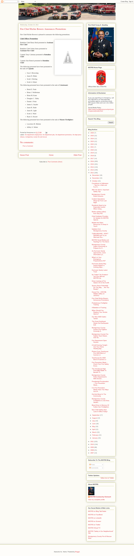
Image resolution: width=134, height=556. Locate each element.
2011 (92, 441)
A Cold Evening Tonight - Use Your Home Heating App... (100, 346)
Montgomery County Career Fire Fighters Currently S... (99, 329)
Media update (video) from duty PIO (99, 212)
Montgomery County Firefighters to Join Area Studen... (100, 400)
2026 (92, 133)
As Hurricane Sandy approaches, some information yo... (99, 252)
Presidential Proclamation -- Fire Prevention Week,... (100, 383)
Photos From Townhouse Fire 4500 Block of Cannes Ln (100, 353)
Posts (93, 464)
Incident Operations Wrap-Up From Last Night (99, 200)
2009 (92, 447)
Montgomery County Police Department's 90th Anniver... (99, 376)
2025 (92, 135)
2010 (92, 444)
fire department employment (33, 135)
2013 (92, 170)
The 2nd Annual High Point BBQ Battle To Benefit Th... (99, 370)
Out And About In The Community (99, 395)
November (96, 178)
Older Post (77, 155)
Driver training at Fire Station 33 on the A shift (100, 282)
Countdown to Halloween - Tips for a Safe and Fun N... (100, 185)
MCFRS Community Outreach (100, 497)
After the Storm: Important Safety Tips (100, 190)
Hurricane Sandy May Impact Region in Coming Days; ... (99, 265)
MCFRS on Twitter (94, 524)
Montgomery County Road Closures (98, 195)
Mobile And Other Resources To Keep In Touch (100, 224)
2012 (92, 173)
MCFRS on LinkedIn (95, 518)
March (94, 432)
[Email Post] (46, 132)
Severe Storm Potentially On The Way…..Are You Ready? (100, 287)
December (96, 175)
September (96, 415)
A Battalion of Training (99, 307)
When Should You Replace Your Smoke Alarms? (99, 312)
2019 (92, 153)
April (94, 429)
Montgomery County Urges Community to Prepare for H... (99, 246)
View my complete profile (96, 499)
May (93, 426)
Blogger (77, 552)
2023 (92, 141)
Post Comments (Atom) (55, 162)
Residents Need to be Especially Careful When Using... (99, 207)
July (93, 421)
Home (51, 155)
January (95, 438)
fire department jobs (49, 135)
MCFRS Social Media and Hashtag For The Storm (100, 241)
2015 (92, 164)
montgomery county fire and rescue (36, 137)
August (94, 418)
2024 (92, 138)
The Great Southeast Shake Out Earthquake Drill (100, 323)
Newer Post (24, 155)
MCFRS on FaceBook (95, 514)
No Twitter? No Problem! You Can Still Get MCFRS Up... (100, 276)
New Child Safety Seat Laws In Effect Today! (100, 410)
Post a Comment (28, 146)
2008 (92, 450)
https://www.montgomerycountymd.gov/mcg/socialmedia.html (101, 110)
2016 (92, 161)
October (95, 181)
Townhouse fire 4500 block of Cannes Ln (99, 358)
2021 (92, 147)
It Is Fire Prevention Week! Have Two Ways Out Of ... (100, 389)
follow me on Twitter (107, 478)
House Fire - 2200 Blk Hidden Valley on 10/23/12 (99, 293)
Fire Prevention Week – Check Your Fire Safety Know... (100, 364)
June (94, 423)
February (95, 435)
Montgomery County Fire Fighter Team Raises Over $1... (100, 335)
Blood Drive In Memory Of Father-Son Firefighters (100, 406)
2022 (92, 144)
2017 (92, 158)
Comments (94, 468)
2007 (92, 453)
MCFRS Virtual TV (94, 528)
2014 (92, 167)
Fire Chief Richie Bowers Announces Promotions (100, 299)
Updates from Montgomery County (99, 230)
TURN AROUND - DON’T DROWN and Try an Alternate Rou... (100, 235)
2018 (92, 155)
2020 (92, 150)
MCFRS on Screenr (94, 521)
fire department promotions (64, 135)
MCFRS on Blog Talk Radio (97, 511)
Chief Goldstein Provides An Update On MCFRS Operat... (100, 218)
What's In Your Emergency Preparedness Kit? (99, 259)
